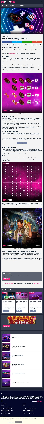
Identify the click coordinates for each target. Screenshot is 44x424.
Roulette (6, 5)
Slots (16, 5)
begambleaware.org (9, 283)
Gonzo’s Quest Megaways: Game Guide (29, 408)
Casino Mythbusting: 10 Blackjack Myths (8, 413)
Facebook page (12, 53)
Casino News (21, 5)
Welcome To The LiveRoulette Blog (7, 410)
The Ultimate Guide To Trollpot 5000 (28, 413)
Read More (6, 310)
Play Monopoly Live (22, 142)
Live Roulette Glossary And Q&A (28, 410)
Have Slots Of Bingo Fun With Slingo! (7, 408)
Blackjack (12, 5)
